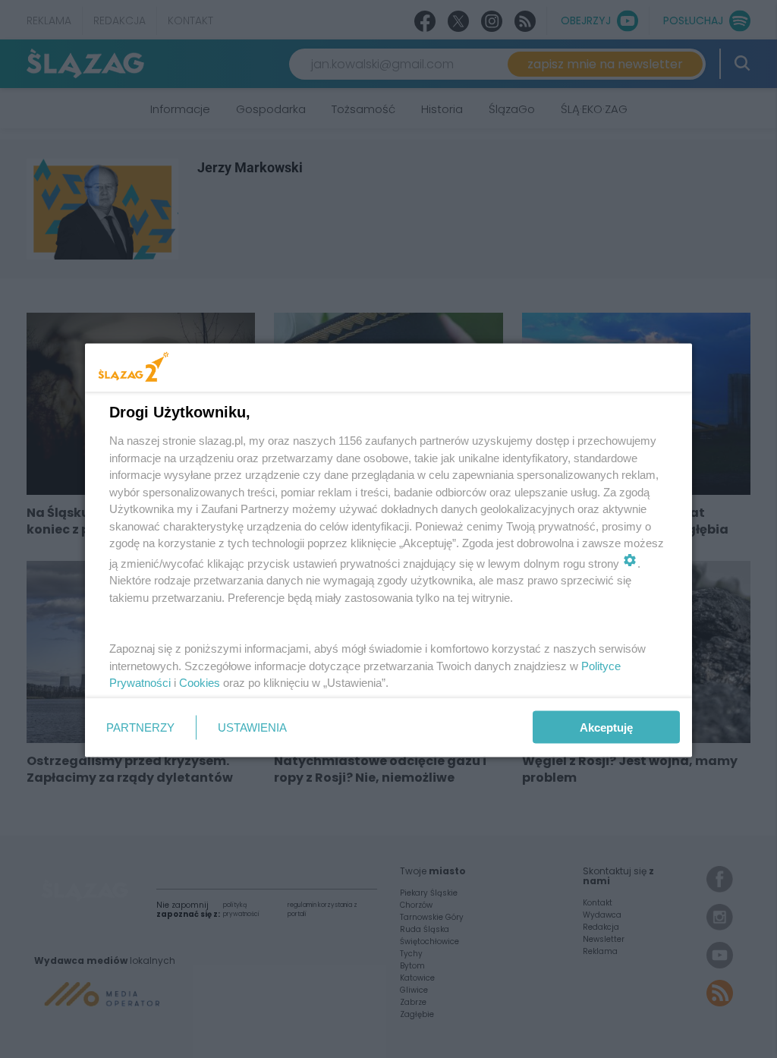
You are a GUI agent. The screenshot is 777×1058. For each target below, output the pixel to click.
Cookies (199, 682)
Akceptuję (606, 727)
